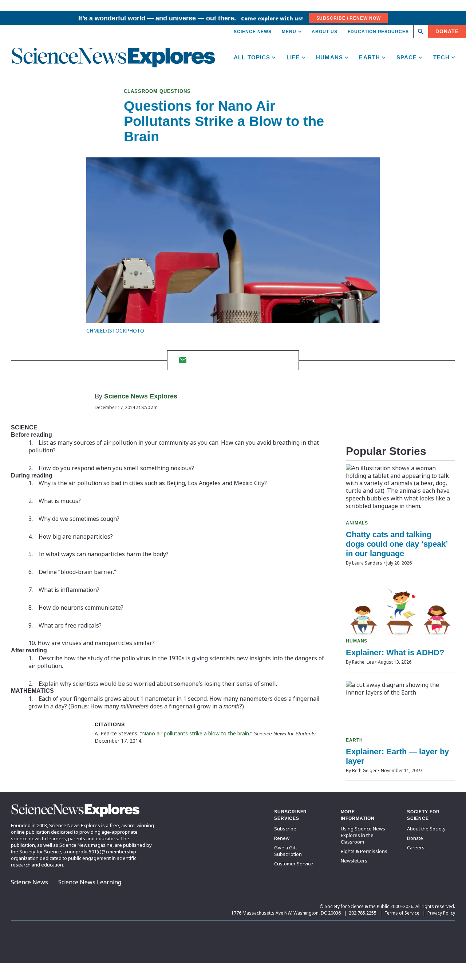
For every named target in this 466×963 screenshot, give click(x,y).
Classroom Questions (157, 91)
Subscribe (285, 828)
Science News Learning (89, 882)
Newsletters (354, 860)
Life (293, 57)
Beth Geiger (364, 770)
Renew (281, 838)
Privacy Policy (441, 913)
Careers (415, 847)
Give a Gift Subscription (288, 850)
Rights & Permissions (364, 851)
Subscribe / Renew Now (348, 18)
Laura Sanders (367, 563)
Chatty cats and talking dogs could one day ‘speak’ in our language (396, 544)
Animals (357, 523)
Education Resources (378, 31)
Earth (369, 57)
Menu (289, 31)
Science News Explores (140, 396)
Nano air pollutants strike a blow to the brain (195, 733)
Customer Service (293, 863)
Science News (253, 31)
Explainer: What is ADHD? (395, 652)
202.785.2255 (362, 913)
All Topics (252, 57)
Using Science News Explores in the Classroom (363, 835)
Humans (329, 57)
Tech (441, 57)
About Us (324, 31)
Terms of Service (401, 913)
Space (406, 57)
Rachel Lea (363, 662)
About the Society (426, 828)
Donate (447, 31)
